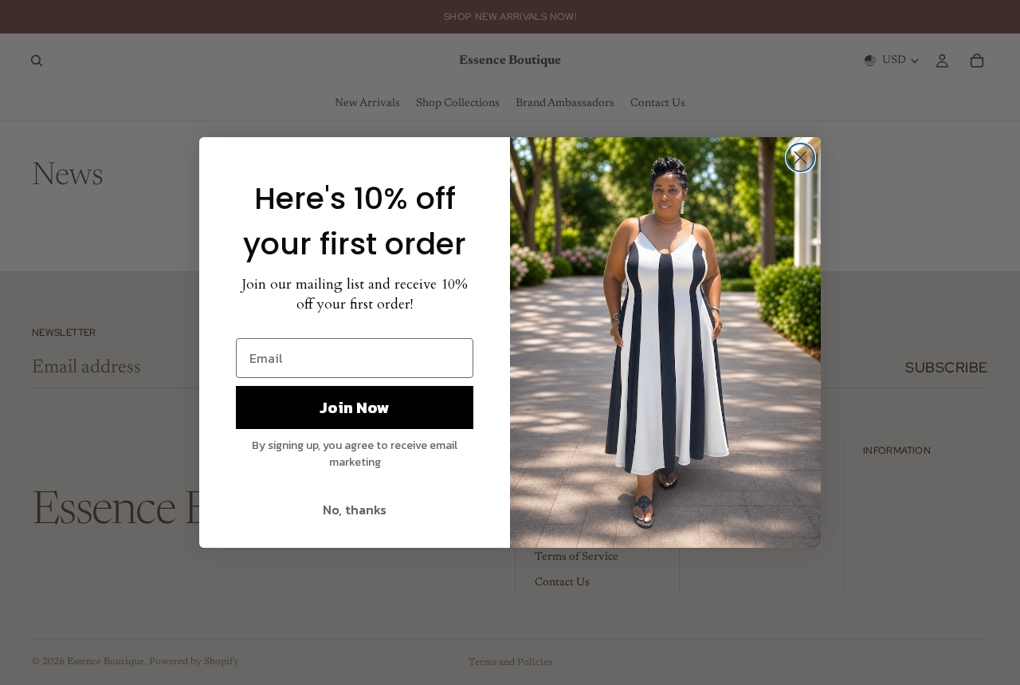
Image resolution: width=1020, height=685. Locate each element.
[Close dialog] (800, 157)
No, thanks (354, 509)
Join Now (355, 407)
